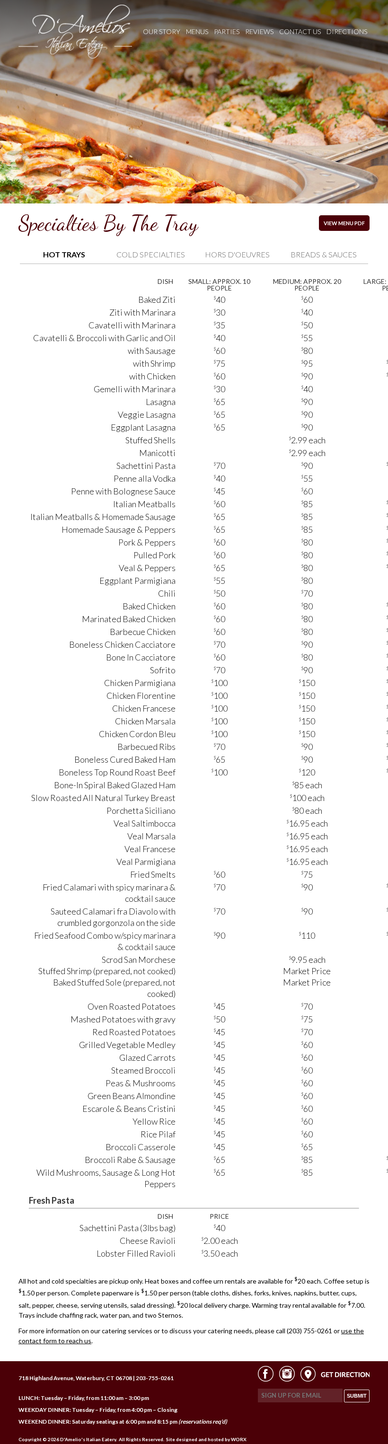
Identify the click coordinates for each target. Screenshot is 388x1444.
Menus (197, 31)
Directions (346, 31)
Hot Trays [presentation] (64, 254)
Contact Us (300, 31)
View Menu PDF (344, 223)
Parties (226, 31)
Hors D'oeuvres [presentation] (237, 254)
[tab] (64, 255)
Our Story (161, 31)
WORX (239, 1439)
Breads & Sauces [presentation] (324, 254)
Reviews (259, 31)
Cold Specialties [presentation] (150, 254)
